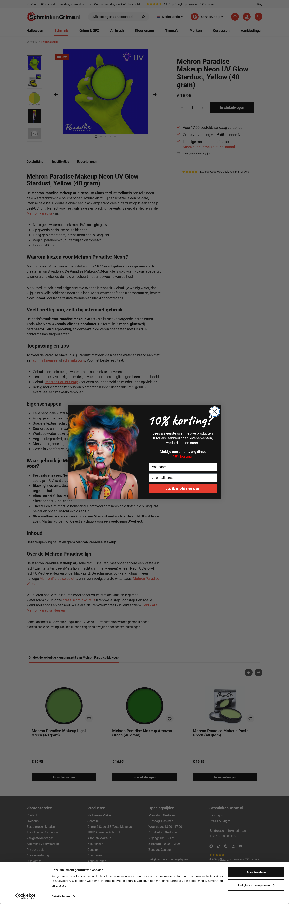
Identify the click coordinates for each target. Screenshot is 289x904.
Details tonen (61, 896)
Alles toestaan (256, 872)
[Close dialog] (215, 412)
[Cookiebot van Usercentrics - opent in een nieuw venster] (25, 896)
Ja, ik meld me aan (183, 488)
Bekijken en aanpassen (254, 885)
